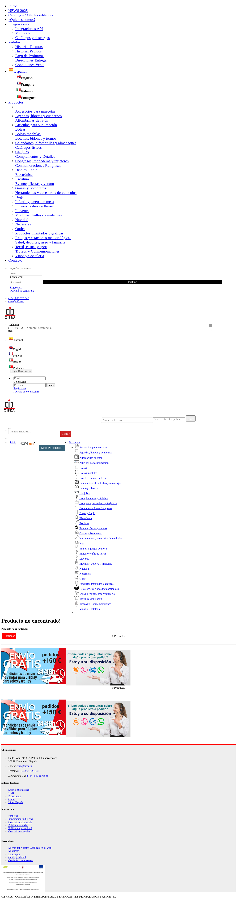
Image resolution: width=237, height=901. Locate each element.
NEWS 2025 (18, 10)
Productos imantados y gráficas (39, 233)
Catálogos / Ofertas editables (30, 15)
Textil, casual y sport (31, 247)
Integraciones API (29, 28)
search (190, 419)
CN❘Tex (22, 152)
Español (20, 71)
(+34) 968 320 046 (18, 298)
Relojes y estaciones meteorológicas (43, 237)
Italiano (27, 91)
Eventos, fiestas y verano (34, 183)
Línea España (15, 802)
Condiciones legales (19, 831)
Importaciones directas (20, 818)
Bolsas (20, 129)
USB (11, 792)
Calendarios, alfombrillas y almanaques (45, 143)
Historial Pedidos (28, 51)
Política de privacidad (20, 828)
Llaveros (22, 210)
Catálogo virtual (17, 857)
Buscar (65, 433)
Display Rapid (26, 170)
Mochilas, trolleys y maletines (38, 215)
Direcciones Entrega (30, 60)
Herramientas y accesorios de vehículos (46, 192)
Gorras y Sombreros (30, 188)
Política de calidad (18, 825)
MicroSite (23, 33)
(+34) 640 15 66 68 (38, 775)
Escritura (22, 179)
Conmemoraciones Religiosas (38, 165)
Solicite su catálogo (18, 789)
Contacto (15, 260)
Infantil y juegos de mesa (34, 201)
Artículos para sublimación (36, 125)
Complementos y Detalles (35, 156)
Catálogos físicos (28, 147)
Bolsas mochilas (28, 134)
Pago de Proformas (29, 55)
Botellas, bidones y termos (35, 138)
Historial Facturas (29, 46)
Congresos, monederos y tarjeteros (42, 161)
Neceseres (23, 224)
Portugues (28, 98)
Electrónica (24, 174)
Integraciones (18, 24)
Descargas (14, 854)
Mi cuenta (13, 850)
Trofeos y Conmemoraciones (37, 251)
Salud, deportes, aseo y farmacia (40, 242)
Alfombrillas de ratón (31, 120)
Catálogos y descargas (32, 37)
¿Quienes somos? (21, 19)
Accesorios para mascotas (35, 111)
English (27, 78)
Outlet (20, 228)
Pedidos (14, 42)
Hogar (20, 197)
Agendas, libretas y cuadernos (38, 116)
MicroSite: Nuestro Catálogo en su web (30, 847)
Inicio (12, 6)
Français (27, 84)
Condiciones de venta (20, 822)
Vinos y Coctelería (29, 256)
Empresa (13, 815)
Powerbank (14, 796)
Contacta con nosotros (20, 860)
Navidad (21, 219)
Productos (16, 102)
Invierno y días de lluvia (34, 206)
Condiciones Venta (29, 65)
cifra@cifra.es (16, 301)
